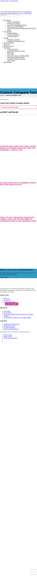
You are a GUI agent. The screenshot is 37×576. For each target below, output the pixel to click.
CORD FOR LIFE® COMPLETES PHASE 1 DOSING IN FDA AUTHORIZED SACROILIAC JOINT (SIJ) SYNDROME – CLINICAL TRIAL (18, 148)
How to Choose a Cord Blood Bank (18, 56)
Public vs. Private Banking (15, 26)
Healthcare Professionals (11, 324)
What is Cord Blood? (13, 22)
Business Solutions (9, 326)
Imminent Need (12, 36)
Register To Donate (13, 39)
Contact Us (7, 300)
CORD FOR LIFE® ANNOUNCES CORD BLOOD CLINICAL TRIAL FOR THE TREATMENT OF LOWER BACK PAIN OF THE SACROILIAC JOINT (18, 219)
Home (2, 95)
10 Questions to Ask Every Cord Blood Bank (17, 317)
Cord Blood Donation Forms (16, 41)
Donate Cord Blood (13, 35)
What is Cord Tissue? (13, 23)
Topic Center (11, 60)
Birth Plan (10, 52)
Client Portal (7, 62)
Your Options (8, 31)
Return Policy (8, 336)
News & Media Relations (11, 329)
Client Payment (11, 304)
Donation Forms (9, 46)
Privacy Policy (8, 335)
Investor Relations (9, 327)
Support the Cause (9, 302)
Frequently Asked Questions (16, 59)
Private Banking (12, 33)
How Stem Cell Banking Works (16, 25)
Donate (6, 38)
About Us (6, 44)
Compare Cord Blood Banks (16, 57)
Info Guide (10, 54)
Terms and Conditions (10, 338)
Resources (7, 48)
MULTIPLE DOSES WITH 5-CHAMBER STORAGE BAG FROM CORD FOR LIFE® (18, 183)
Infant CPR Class (12, 49)
